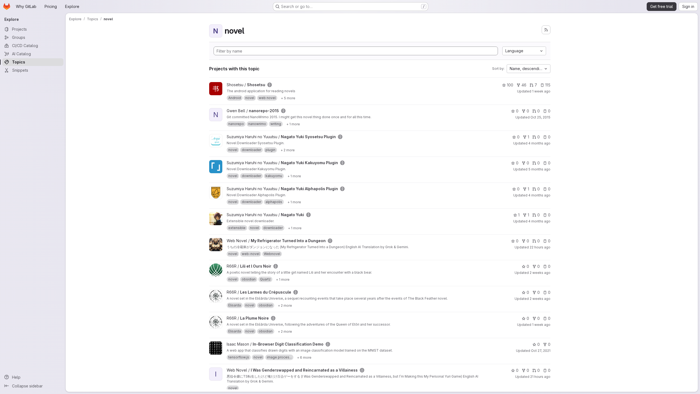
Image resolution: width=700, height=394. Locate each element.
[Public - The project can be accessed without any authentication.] (269, 85)
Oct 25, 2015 (540, 117)
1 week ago (541, 91)
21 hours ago (540, 377)
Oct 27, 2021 (540, 351)
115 (547, 85)
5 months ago (539, 169)
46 (523, 85)
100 (510, 85)
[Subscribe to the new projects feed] (546, 29)
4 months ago (539, 143)
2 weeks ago (540, 273)
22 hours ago (540, 247)
